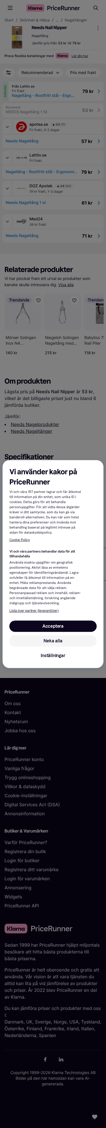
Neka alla (53, 641)
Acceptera (53, 626)
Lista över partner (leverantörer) (34, 611)
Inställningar (53, 655)
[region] (53, 564)
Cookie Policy (19, 540)
